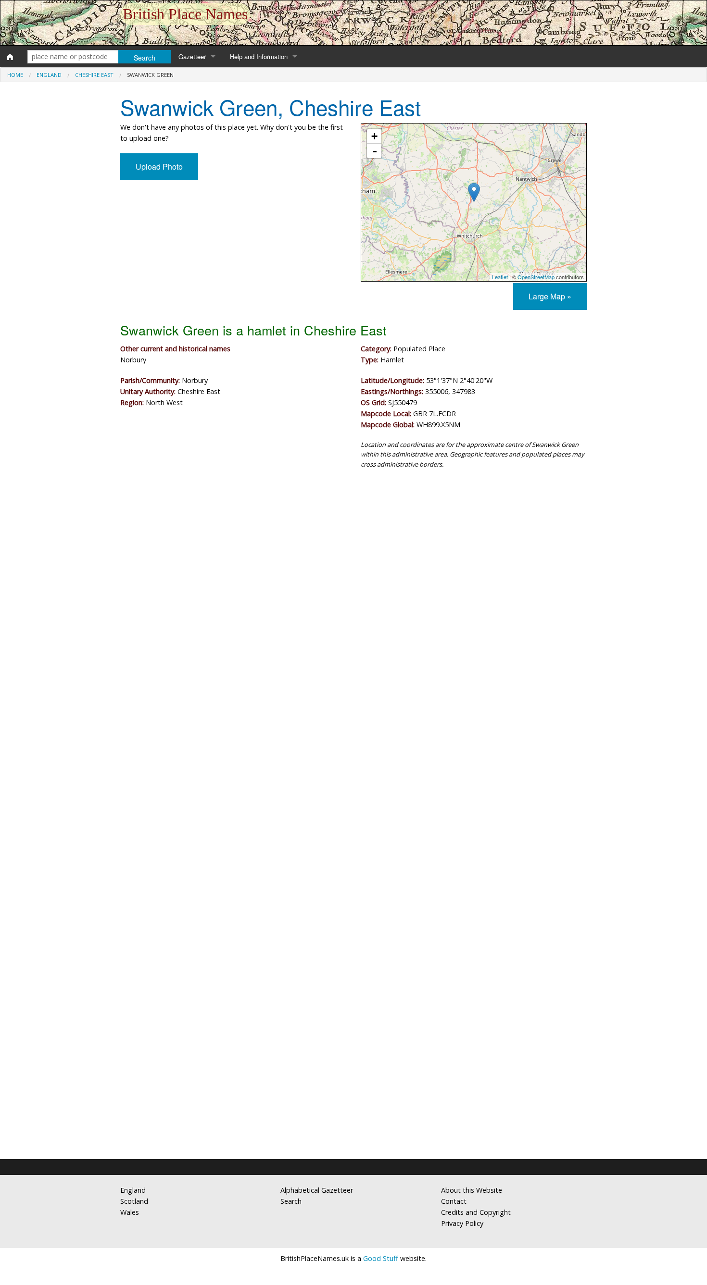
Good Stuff (380, 1258)
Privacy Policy (462, 1223)
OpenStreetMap (536, 277)
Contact (454, 1201)
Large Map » (550, 296)
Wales (129, 1212)
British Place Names (185, 14)
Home (15, 74)
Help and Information (259, 56)
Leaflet (500, 277)
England (49, 74)
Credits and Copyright (476, 1212)
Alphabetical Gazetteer (316, 1190)
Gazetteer (192, 56)
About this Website (471, 1190)
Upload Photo (159, 166)
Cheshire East (94, 74)
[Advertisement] (353, 555)
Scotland (134, 1201)
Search (291, 1201)
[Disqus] (353, 764)
